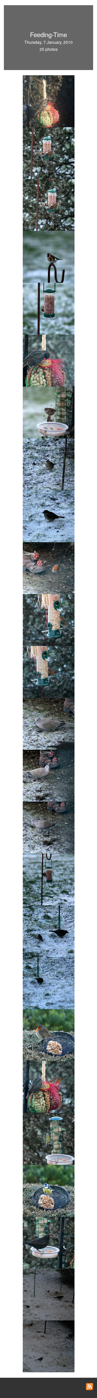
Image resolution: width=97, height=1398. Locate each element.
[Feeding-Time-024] (48, 567)
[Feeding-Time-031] (48, 671)
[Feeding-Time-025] (48, 619)
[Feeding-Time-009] (48, 100)
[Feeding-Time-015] (48, 204)
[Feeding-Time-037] (48, 827)
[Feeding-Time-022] (48, 463)
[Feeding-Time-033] (48, 723)
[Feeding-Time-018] (48, 308)
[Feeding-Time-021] (48, 412)
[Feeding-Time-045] (48, 1190)
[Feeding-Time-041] (48, 1034)
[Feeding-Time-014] (48, 152)
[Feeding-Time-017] (48, 256)
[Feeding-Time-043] (48, 1138)
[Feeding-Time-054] (48, 1345)
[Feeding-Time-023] (48, 515)
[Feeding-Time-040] (48, 982)
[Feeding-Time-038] (48, 879)
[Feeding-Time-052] (48, 1294)
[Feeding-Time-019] (48, 360)
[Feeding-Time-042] (48, 1086)
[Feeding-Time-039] (48, 930)
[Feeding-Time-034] (48, 775)
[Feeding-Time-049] (48, 1242)
